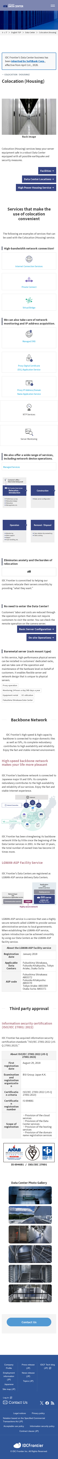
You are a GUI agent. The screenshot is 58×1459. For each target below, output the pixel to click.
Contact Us (29, 1322)
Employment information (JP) (9, 1376)
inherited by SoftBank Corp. (28, 61)
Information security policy (42, 1426)
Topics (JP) (28, 1381)
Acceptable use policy (14, 1426)
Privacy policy (38, 1413)
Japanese (9, 1384)
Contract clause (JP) (29, 1431)
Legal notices (19, 1413)
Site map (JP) (9, 1389)
